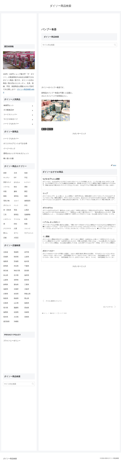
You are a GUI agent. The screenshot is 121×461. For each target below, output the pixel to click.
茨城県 (16, 261)
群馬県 (5, 266)
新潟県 (26, 270)
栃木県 (26, 261)
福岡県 (5, 312)
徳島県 (26, 303)
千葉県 (26, 266)
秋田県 (16, 257)
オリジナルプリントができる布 (15, 143)
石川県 (16, 275)
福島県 (5, 261)
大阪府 (26, 289)
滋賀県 (5, 289)
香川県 (5, 307)
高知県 (26, 307)
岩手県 (26, 252)
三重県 (26, 284)
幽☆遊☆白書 (8, 158)
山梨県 (5, 280)
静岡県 (5, 284)
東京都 (5, 270)
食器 (45, 129)
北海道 (5, 252)
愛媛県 (16, 307)
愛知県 (16, 284)
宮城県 (5, 257)
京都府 (16, 289)
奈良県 (16, 294)
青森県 (16, 252)
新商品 (50, 129)
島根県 (16, 298)
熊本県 (5, 317)
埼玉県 (16, 266)
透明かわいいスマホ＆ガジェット (16, 153)
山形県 (26, 257)
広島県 (5, 303)
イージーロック (9, 148)
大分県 (16, 317)
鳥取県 (5, 298)
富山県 (5, 275)
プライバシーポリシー (11, 341)
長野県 (16, 280)
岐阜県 (26, 280)
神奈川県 (17, 270)
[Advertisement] (79, 21)
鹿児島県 (6, 321)
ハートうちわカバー (11, 138)
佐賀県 (16, 312)
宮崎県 (26, 317)
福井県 (26, 275)
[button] (115, 45)
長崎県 (26, 312)
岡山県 (26, 298)
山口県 (16, 303)
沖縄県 (16, 321)
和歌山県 (27, 294)
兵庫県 (5, 294)
